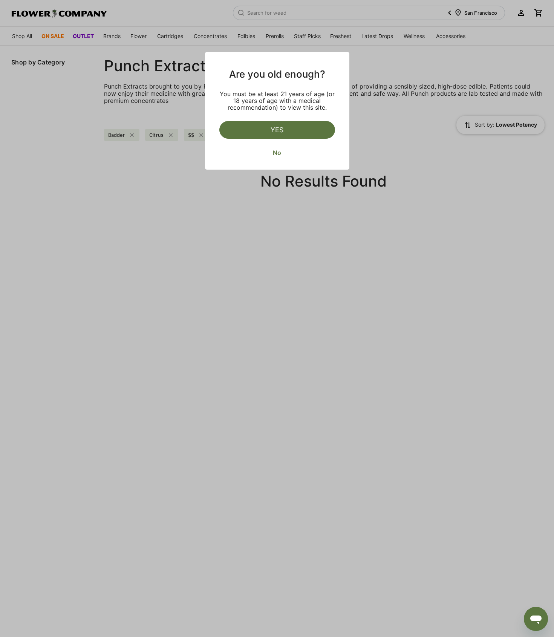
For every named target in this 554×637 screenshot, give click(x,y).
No (277, 152)
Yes (277, 130)
